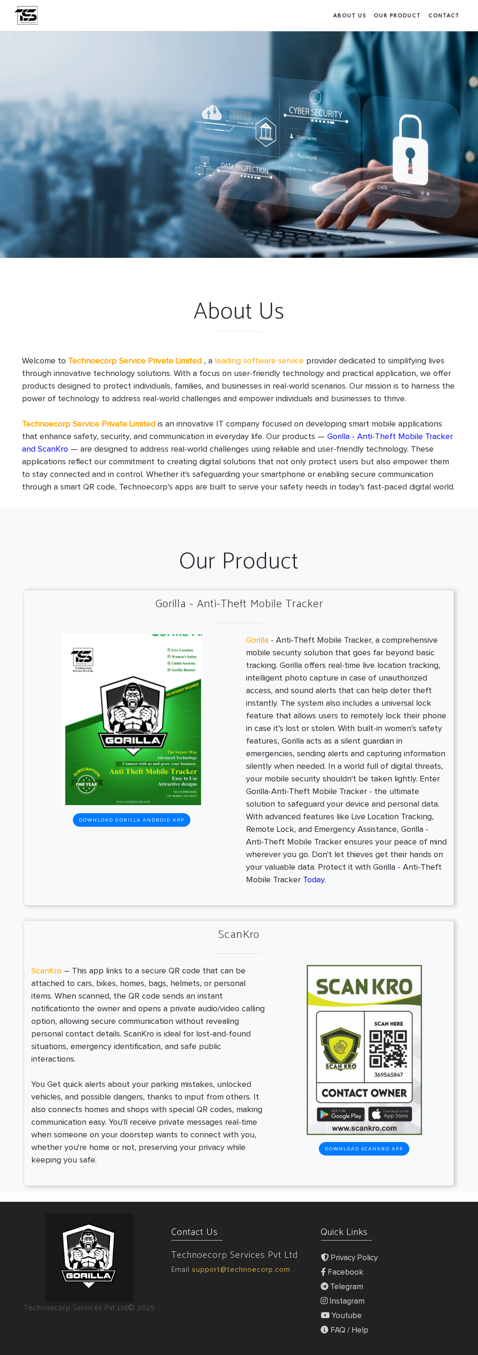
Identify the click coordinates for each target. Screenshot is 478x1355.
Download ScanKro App (364, 1148)
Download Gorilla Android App (131, 820)
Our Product (397, 15)
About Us (349, 15)
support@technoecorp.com (241, 1269)
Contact (444, 15)
